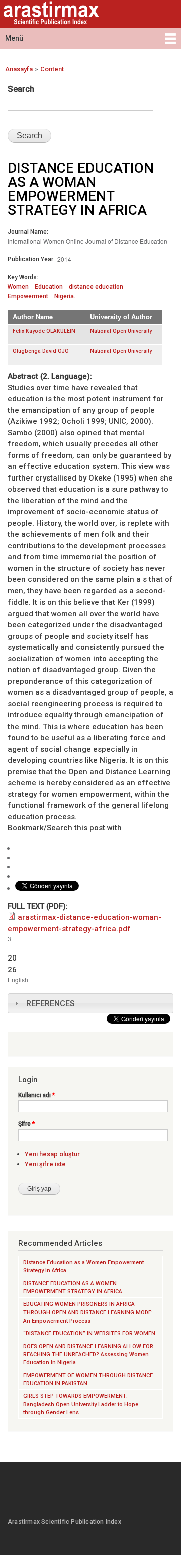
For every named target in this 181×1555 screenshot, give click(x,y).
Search (21, 89)
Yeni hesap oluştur (52, 1154)
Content (52, 69)
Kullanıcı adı (36, 1095)
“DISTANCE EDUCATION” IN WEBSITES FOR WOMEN (89, 1333)
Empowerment (28, 296)
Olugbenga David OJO (41, 351)
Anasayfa (19, 69)
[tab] (90, 1003)
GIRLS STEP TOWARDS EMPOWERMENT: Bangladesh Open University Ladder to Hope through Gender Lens (80, 1404)
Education (49, 286)
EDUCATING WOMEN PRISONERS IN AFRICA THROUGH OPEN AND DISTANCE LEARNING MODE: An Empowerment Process (88, 1312)
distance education (96, 286)
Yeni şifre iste (45, 1164)
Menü (14, 38)
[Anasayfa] (50, 14)
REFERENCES (50, 1003)
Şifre (26, 1123)
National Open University (121, 331)
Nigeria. (64, 296)
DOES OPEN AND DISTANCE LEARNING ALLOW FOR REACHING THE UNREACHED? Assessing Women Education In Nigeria (88, 1354)
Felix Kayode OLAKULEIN (44, 331)
